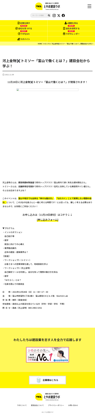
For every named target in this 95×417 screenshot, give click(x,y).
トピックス (47, 44)
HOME (40, 44)
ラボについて (22, 405)
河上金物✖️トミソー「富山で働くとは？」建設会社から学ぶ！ (73, 44)
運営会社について (37, 405)
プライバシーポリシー (56, 405)
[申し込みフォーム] (47, 219)
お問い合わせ (73, 405)
